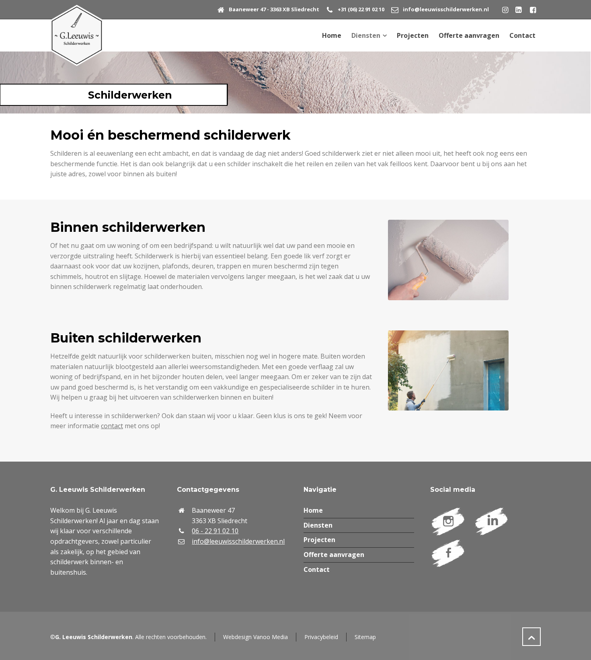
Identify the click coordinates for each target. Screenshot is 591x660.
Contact (317, 569)
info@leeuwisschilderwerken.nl (446, 9)
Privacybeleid (321, 637)
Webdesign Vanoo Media (255, 637)
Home (313, 510)
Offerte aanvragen (334, 554)
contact (112, 425)
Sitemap (365, 637)
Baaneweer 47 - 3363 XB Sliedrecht (274, 9)
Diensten (318, 525)
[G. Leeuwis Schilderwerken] (76, 35)
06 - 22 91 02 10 (215, 530)
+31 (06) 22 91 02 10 (361, 9)
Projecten (319, 539)
